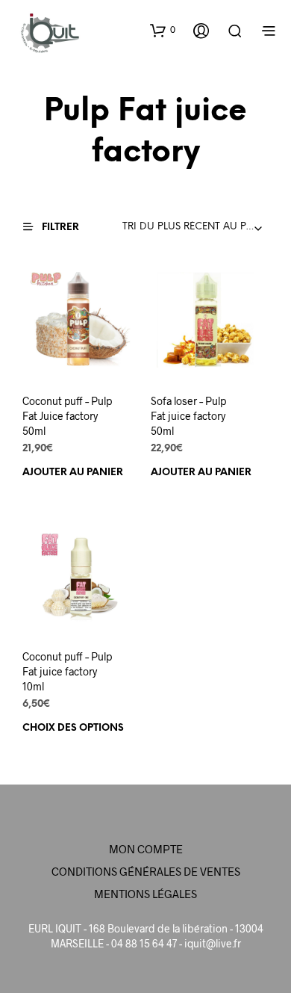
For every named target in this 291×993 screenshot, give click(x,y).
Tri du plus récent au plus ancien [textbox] (195, 227)
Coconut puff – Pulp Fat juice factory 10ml (67, 671)
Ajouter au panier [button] (72, 472)
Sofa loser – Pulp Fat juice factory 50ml (188, 415)
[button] (162, 29)
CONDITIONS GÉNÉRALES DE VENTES (145, 871)
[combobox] (195, 227)
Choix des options (73, 728)
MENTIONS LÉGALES (145, 893)
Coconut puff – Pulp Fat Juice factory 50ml (67, 415)
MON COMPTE (146, 849)
